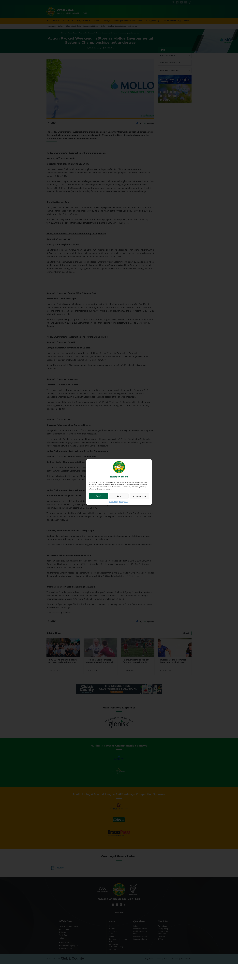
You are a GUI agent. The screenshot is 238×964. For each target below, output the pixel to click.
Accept (98, 496)
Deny (119, 496)
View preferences (139, 496)
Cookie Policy (113, 502)
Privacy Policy (123, 502)
